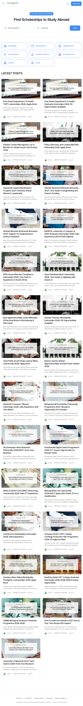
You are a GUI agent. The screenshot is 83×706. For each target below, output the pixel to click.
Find (75, 28)
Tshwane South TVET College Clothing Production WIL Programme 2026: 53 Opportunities (61, 537)
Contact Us (28, 698)
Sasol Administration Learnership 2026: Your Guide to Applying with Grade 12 (59, 277)
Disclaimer (49, 698)
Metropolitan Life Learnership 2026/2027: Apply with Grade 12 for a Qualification (61, 493)
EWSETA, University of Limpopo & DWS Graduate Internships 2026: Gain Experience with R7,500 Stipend (61, 234)
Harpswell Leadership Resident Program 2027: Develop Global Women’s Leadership (17, 190)
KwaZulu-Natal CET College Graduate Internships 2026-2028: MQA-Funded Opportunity (61, 580)
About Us (19, 698)
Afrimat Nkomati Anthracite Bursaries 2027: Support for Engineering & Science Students (20, 234)
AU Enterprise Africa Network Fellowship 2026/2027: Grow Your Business (18, 450)
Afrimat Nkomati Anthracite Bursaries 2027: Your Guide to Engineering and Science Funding (61, 190)
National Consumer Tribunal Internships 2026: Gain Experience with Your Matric (20, 407)
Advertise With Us (61, 698)
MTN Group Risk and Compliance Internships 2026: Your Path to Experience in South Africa (18, 277)
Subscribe (76, 3)
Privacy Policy (39, 698)
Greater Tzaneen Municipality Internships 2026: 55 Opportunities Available (60, 320)
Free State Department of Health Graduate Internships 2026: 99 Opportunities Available (59, 104)
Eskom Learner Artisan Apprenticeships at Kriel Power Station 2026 (62, 363)
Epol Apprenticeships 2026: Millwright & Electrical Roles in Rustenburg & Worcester (20, 320)
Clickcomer (63, 702)
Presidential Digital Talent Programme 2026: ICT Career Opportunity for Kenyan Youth (61, 450)
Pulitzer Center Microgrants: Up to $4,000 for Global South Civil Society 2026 (20, 147)
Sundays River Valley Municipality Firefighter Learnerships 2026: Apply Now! (19, 580)
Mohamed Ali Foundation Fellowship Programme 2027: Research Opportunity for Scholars (61, 407)
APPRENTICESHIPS (19, 117)
